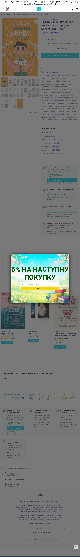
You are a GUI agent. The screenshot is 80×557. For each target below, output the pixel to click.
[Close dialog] (66, 257)
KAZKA (7, 9)
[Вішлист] (73, 9)
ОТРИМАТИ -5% (40, 288)
